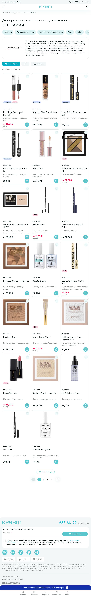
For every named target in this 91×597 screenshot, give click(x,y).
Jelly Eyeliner (39, 224)
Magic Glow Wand (41, 337)
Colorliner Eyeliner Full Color (72, 226)
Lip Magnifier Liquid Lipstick (13, 113)
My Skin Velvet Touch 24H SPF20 (15, 226)
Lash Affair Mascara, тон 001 (74, 113)
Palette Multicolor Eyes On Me (74, 170)
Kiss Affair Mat (10, 393)
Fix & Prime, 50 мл (70, 393)
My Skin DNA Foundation (45, 112)
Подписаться (75, 534)
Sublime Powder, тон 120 (44, 393)
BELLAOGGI (23, 13)
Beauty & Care (39, 280)
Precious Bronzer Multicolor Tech (16, 282)
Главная (5, 13)
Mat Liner (8, 449)
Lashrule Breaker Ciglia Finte (73, 282)
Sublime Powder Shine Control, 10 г (72, 338)
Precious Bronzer (11, 337)
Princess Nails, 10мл (42, 449)
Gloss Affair (38, 168)
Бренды (13, 13)
